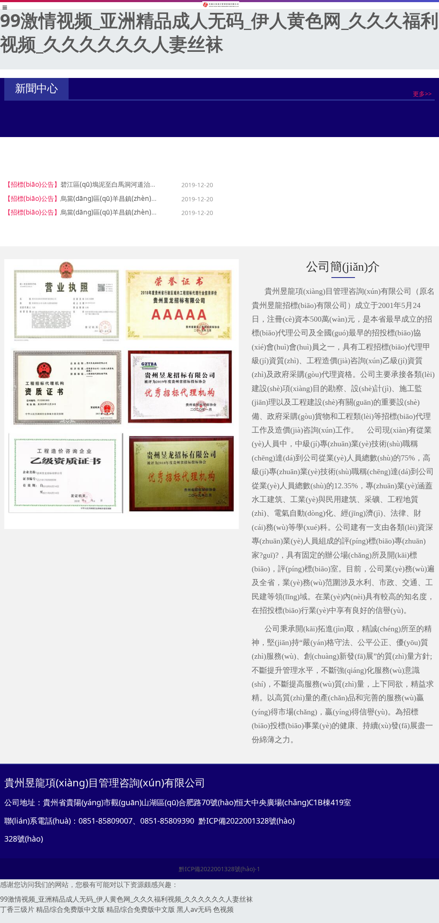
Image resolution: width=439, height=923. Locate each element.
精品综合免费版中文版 (70, 909)
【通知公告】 (75, 115)
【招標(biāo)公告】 (32, 184)
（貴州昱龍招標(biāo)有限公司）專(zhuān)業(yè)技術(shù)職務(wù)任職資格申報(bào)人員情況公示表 (230, 129)
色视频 (223, 909)
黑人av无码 (194, 909)
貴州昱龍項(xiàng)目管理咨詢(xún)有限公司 (151, 115)
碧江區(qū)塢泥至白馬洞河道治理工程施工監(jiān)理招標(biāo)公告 (157, 184)
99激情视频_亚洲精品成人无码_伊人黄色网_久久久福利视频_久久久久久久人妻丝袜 (219, 32)
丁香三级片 (17, 909)
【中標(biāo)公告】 (254, 184)
